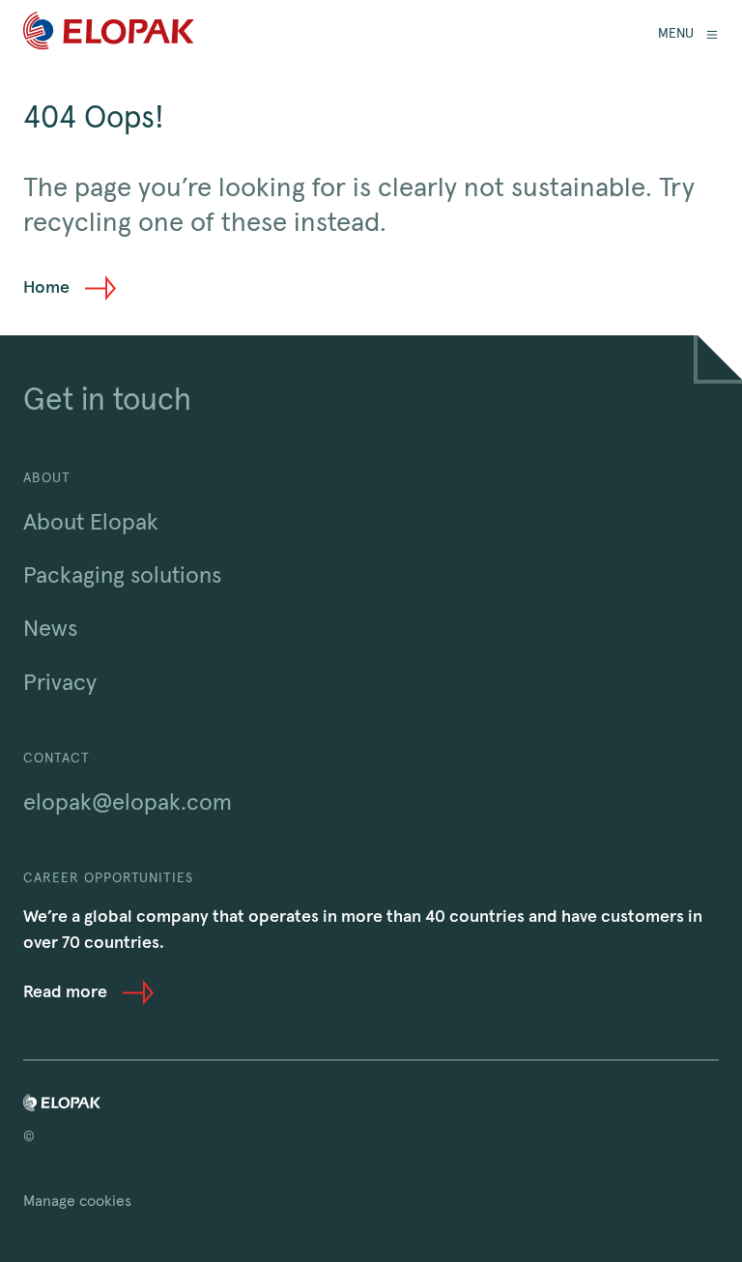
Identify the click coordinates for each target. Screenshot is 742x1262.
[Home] (108, 34)
